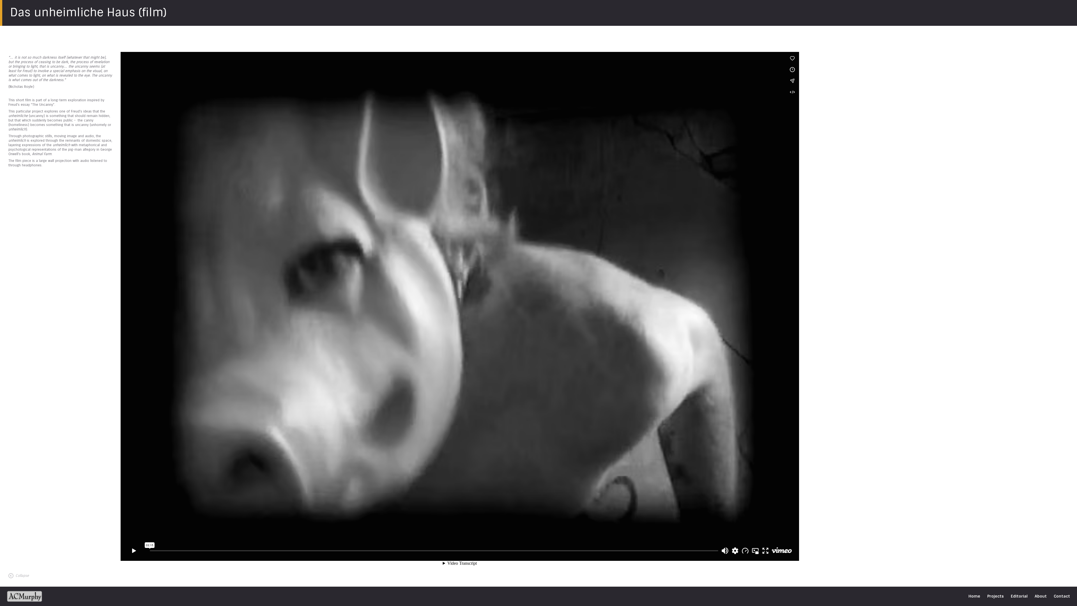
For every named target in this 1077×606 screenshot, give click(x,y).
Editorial (1019, 596)
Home (974, 596)
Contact (1062, 596)
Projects (995, 596)
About (1041, 596)
